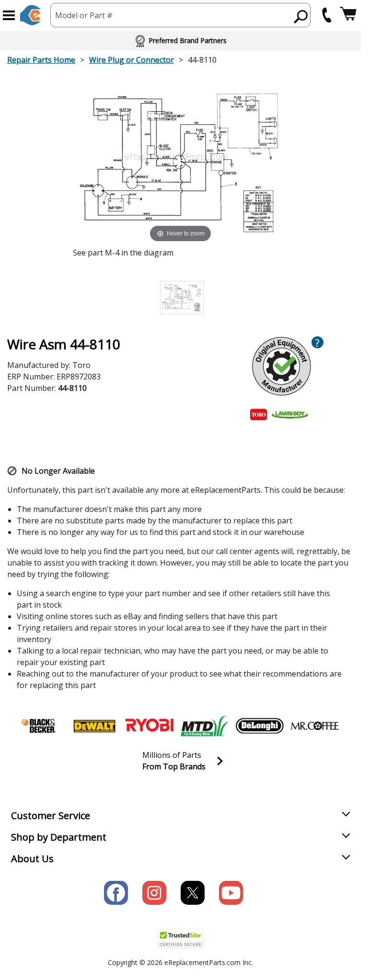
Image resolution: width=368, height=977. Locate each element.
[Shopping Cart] (348, 15)
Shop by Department (58, 837)
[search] (301, 16)
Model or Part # (84, 15)
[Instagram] (154, 893)
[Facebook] (116, 893)
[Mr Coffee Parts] (315, 726)
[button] (9, 15)
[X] (193, 893)
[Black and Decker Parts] (39, 726)
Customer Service (50, 815)
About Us (32, 858)
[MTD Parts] (205, 726)
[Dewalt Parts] (94, 726)
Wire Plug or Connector (131, 60)
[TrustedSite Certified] (181, 938)
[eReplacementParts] (30, 15)
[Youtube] (231, 893)
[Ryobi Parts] (149, 726)
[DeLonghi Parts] (260, 726)
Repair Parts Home (41, 60)
